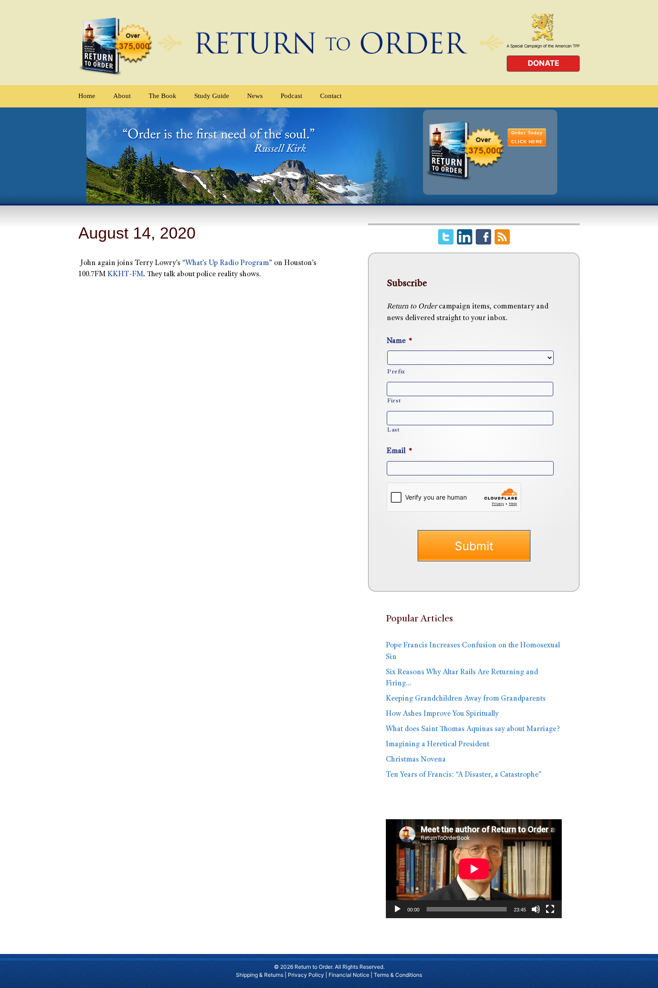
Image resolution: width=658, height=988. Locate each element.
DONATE (543, 63)
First (394, 401)
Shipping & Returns (259, 974)
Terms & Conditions (398, 974)
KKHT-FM (125, 274)
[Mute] (535, 909)
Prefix (396, 372)
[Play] (397, 909)
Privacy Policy (306, 974)
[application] (474, 868)
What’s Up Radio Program (227, 263)
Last (393, 430)
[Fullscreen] (550, 909)
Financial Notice (349, 974)
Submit (474, 546)
